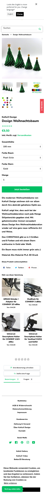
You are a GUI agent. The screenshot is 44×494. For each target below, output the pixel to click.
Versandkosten (24, 135)
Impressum (22, 412)
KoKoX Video (22, 456)
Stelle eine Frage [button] (23, 373)
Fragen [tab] (26, 379)
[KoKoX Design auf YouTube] (33, 443)
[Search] (40, 29)
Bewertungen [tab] (10, 379)
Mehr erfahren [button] (10, 483)
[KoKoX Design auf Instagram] (27, 443)
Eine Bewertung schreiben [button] (23, 368)
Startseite (5, 35)
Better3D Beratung (22, 459)
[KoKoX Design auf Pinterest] (22, 443)
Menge (5, 175)
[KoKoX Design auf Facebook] (16, 443)
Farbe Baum (8, 153)
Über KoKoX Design (22, 427)
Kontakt (22, 431)
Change (20, 14)
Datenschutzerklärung (22, 409)
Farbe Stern (7, 164)
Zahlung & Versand (22, 424)
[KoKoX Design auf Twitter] (10, 443)
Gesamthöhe (8, 141)
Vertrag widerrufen (12, 489)
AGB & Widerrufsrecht (22, 405)
